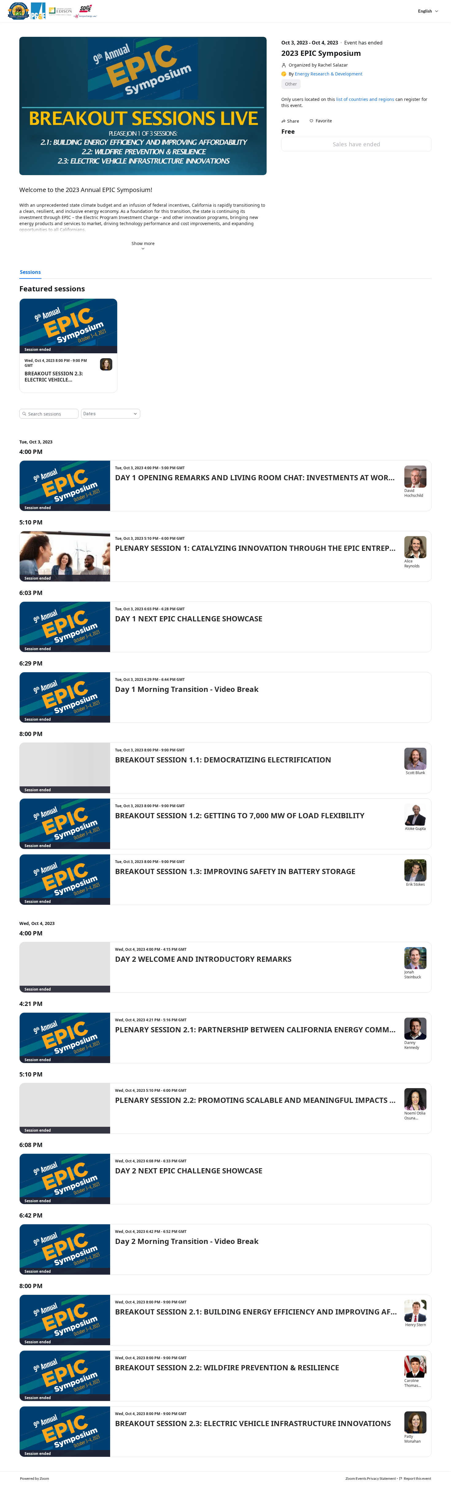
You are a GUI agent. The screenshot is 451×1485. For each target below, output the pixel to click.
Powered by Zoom (34, 1478)
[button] (321, 121)
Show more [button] (143, 243)
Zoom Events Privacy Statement (370, 1478)
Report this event (417, 1478)
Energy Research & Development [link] (328, 74)
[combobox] (105, 413)
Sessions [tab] (30, 272)
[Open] (135, 413)
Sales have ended (356, 144)
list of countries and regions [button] (365, 99)
